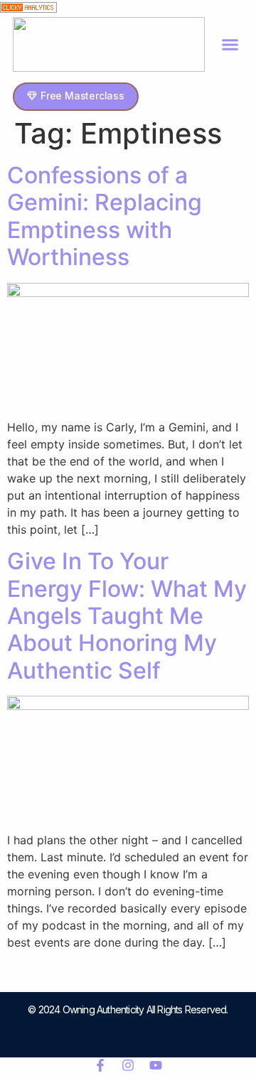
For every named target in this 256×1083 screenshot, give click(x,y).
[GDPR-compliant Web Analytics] (28, 8)
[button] (230, 44)
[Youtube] (155, 1065)
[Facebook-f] (100, 1065)
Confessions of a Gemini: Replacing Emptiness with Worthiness (104, 216)
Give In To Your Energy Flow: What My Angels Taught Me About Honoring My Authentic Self (127, 615)
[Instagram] (128, 1065)
